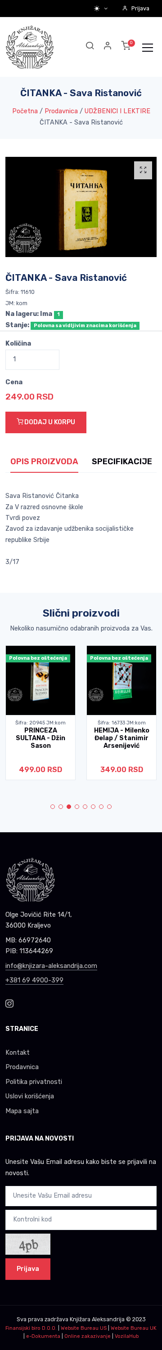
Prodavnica (61, 111)
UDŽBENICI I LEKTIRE (117, 111)
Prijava (140, 8)
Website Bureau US (84, 1328)
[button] (108, 47)
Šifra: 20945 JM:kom (40, 723)
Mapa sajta (22, 1111)
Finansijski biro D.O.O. (31, 1328)
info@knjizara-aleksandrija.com (51, 966)
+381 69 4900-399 (34, 980)
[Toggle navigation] (148, 47)
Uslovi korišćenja (29, 1096)
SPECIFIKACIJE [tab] (122, 461)
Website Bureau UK (134, 1328)
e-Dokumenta (43, 1336)
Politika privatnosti (33, 1082)
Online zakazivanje (87, 1336)
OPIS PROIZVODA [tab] (44, 461)
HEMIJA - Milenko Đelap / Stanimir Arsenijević (121, 738)
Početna (25, 111)
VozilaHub (127, 1336)
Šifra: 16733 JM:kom (122, 723)
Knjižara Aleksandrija (97, 1319)
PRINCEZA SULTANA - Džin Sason (40, 738)
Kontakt (17, 1053)
